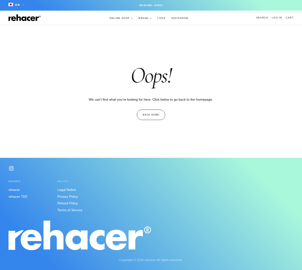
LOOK (161, 18)
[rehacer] (79, 235)
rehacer (14, 190)
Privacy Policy (67, 196)
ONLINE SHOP (119, 18)
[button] (262, 17)
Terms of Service (69, 210)
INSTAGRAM (179, 18)
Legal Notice (66, 190)
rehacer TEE (17, 196)
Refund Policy (67, 203)
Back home (151, 114)
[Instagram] (11, 168)
